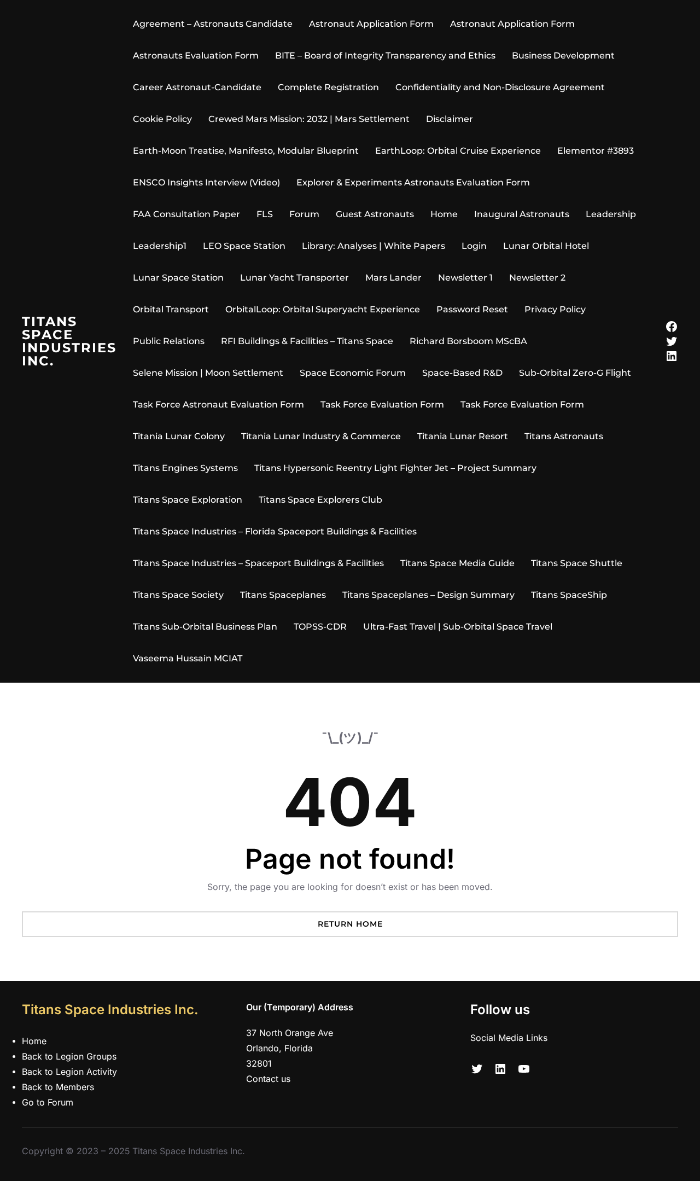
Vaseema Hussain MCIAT (187, 658)
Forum (304, 214)
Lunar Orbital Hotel (546, 246)
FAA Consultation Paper (186, 214)
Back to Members (58, 1087)
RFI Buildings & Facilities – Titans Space (307, 341)
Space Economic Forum (353, 373)
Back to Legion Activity (69, 1072)
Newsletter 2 (537, 277)
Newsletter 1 (465, 277)
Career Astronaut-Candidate (197, 87)
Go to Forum (47, 1102)
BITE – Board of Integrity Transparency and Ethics (385, 55)
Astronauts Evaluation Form (196, 55)
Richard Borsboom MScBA (468, 341)
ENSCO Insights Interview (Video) (206, 182)
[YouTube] (523, 1068)
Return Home (350, 924)
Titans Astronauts (563, 436)
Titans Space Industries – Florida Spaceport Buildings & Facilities (275, 531)
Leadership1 (159, 246)
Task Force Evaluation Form (382, 404)
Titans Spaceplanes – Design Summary (428, 595)
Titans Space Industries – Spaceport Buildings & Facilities (258, 563)
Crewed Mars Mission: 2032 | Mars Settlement (309, 119)
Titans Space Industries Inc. (69, 341)
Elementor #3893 (595, 151)
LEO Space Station (244, 246)
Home (444, 214)
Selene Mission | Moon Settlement (208, 373)
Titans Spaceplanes (283, 595)
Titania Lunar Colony (179, 436)
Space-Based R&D (462, 373)
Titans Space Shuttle (576, 563)
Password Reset (472, 309)
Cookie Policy (162, 119)
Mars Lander (393, 277)
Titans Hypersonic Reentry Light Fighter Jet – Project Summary (395, 468)
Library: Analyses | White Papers (373, 246)
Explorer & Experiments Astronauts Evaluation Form (413, 182)
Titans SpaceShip (569, 595)
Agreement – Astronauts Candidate (213, 24)
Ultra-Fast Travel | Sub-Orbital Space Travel (457, 626)
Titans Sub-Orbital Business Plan (205, 626)
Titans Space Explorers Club (320, 499)
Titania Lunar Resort (462, 436)
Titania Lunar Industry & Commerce (321, 436)
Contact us (268, 1079)
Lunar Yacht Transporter (294, 277)
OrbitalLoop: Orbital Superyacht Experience (322, 309)
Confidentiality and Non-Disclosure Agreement (500, 87)
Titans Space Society (178, 595)
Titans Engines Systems (185, 468)
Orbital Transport (171, 309)
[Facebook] (671, 326)
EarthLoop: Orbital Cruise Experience (458, 151)
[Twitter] (671, 341)
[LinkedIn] (671, 356)
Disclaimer (449, 119)
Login (474, 246)
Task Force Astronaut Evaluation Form (218, 404)
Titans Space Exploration (187, 499)
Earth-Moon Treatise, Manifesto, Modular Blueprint (246, 151)
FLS (264, 214)
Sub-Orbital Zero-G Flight (575, 373)
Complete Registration (328, 87)
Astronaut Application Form (371, 24)
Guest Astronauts (375, 214)
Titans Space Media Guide (457, 563)
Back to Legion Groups (69, 1056)
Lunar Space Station (178, 277)
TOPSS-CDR (320, 626)
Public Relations (169, 341)
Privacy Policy (555, 309)
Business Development (563, 55)
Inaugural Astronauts (521, 214)
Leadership (611, 214)
